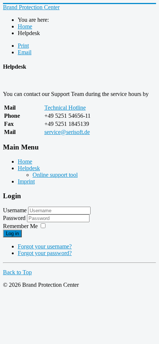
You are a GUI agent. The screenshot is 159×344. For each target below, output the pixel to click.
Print (23, 45)
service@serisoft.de (67, 132)
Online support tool (55, 175)
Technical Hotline (65, 107)
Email (24, 52)
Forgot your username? (45, 246)
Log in (12, 233)
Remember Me (20, 226)
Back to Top (17, 272)
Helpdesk (29, 168)
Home (25, 161)
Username (15, 210)
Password (15, 218)
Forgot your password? (45, 253)
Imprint (26, 181)
